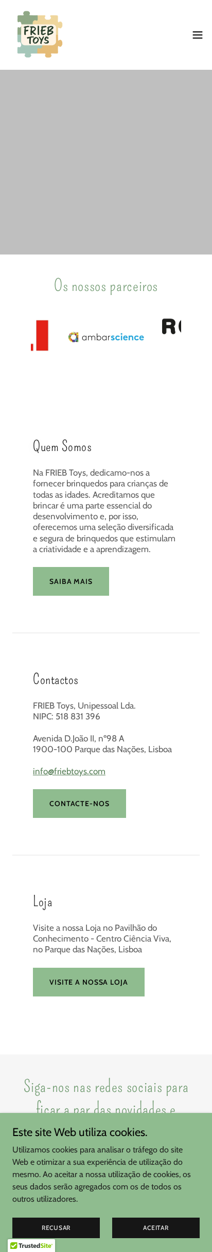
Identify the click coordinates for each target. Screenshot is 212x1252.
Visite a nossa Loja (88, 982)
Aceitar (155, 1227)
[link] (39, 35)
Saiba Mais (71, 581)
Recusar (56, 1227)
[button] (197, 35)
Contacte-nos (79, 803)
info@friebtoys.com (69, 771)
